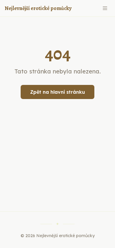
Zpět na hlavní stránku (57, 92)
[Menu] (105, 8)
